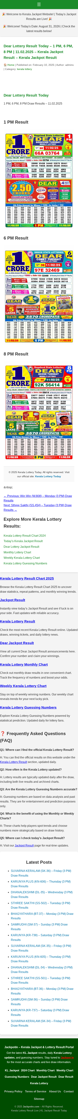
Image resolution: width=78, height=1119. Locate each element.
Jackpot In (67, 1057)
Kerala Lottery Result (13, 762)
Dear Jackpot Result (44, 1076)
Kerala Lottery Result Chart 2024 (25, 535)
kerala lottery (24, 69)
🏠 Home (9, 64)
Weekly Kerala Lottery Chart (22, 557)
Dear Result (65, 1076)
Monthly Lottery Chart (17, 552)
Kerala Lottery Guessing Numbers (25, 563)
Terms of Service (35, 1091)
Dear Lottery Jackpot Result (21, 546)
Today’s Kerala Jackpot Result (23, 541)
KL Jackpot (12, 1070)
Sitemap (39, 1098)
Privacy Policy (13, 1091)
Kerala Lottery (39, 1083)
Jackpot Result (24, 845)
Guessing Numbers (17, 1076)
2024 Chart (28, 1070)
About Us (55, 1091)
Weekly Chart (64, 1070)
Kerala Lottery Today (48, 476)
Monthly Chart (45, 1070)
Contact (69, 1091)
